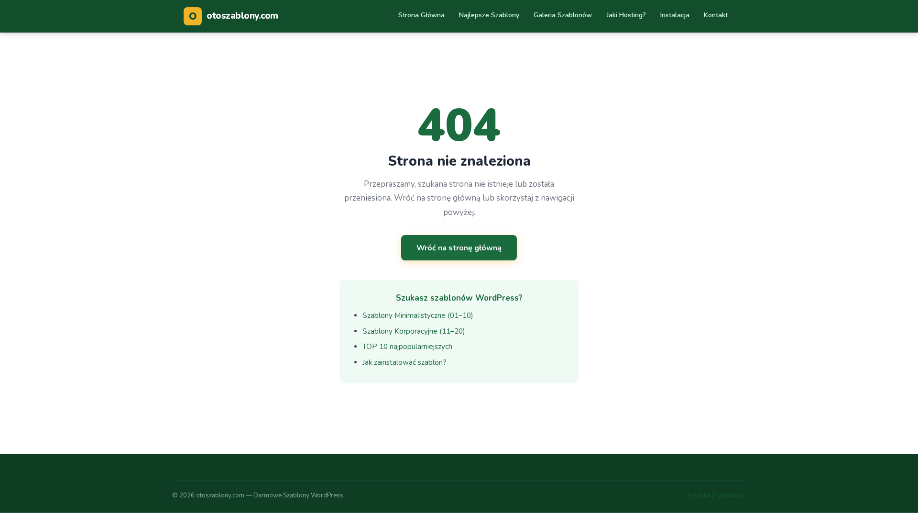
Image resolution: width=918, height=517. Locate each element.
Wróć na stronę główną (459, 248)
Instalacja (674, 15)
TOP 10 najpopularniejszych (407, 346)
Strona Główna (421, 15)
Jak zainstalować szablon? (404, 362)
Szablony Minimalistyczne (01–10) (417, 315)
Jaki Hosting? (626, 15)
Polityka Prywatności (717, 495)
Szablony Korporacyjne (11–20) (413, 331)
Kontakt (716, 15)
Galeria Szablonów (563, 15)
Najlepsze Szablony (489, 15)
